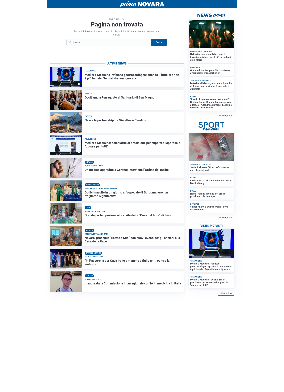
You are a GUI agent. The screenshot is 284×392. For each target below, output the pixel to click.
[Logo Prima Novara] (142, 4)
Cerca (158, 42)
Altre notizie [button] (225, 115)
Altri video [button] (226, 293)
